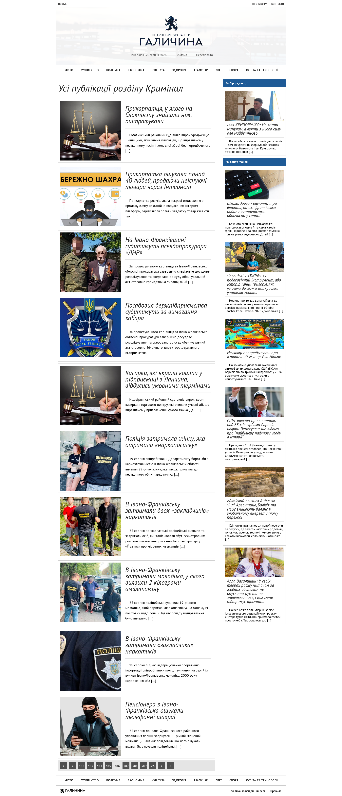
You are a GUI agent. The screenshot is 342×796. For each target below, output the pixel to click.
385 (108, 766)
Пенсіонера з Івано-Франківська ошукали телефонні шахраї (154, 710)
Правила (275, 791)
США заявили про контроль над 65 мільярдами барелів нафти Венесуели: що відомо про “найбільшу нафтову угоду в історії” (254, 429)
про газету (259, 4)
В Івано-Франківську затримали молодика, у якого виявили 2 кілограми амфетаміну (164, 579)
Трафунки (201, 70)
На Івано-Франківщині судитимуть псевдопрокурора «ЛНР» (166, 245)
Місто (69, 70)
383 (90, 766)
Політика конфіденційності (247, 791)
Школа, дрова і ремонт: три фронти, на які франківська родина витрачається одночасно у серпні (252, 209)
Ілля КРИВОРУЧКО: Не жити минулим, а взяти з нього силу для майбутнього (254, 129)
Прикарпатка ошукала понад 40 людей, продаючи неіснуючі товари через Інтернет (165, 180)
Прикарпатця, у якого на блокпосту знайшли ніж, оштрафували (158, 114)
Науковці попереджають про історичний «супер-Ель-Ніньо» (254, 355)
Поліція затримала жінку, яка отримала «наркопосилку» (165, 441)
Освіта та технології (262, 70)
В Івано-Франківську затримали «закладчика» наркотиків (159, 644)
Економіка (136, 70)
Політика (113, 70)
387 (126, 766)
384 (99, 766)
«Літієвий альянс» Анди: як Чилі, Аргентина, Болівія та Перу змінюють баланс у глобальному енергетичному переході (252, 509)
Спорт (233, 70)
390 (153, 766)
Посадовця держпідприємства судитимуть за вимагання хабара (166, 311)
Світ (219, 70)
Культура (158, 70)
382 (81, 766)
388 (135, 766)
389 (144, 766)
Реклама (181, 55)
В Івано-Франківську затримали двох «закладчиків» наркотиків (167, 510)
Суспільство (90, 70)
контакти (277, 4)
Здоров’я (179, 70)
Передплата (204, 55)
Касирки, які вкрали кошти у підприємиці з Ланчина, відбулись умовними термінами (167, 379)
